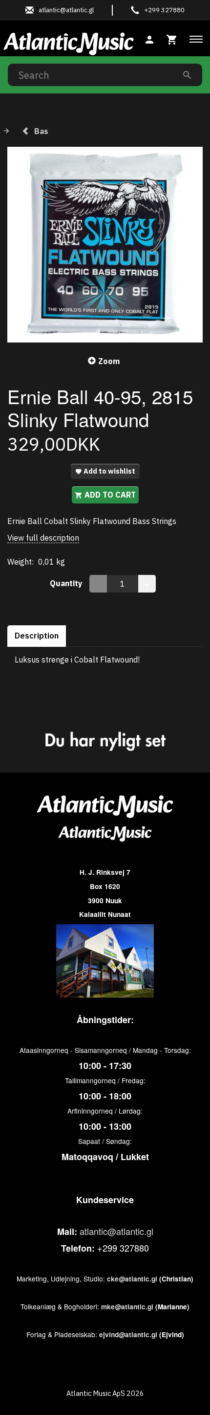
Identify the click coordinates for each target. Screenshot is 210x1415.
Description (37, 635)
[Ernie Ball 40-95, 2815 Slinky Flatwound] (105, 244)
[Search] (187, 74)
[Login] (149, 38)
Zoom (109, 361)
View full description (43, 538)
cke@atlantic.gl (132, 1278)
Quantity (67, 583)
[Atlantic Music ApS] (68, 42)
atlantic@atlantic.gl (116, 1231)
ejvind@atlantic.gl (128, 1334)
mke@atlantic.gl (127, 1306)
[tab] (172, 38)
